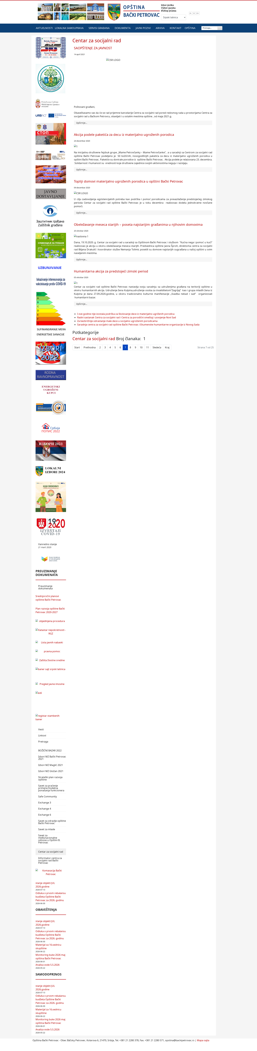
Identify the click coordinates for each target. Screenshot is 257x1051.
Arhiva (160, 28)
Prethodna (90, 347)
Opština (190, 28)
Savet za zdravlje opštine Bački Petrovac (52, 822)
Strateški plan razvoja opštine (50, 778)
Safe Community (47, 796)
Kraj (167, 347)
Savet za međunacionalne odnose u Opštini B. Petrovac (49, 839)
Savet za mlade (46, 829)
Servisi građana (99, 28)
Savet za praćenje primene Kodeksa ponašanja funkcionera (51, 788)
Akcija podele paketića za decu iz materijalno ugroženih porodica (124, 134)
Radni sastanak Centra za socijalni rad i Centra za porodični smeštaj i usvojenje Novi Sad (126, 317)
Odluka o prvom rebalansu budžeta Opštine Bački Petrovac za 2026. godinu (51, 896)
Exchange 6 (44, 814)
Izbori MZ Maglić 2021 (50, 765)
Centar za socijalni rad (50, 851)
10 (141, 347)
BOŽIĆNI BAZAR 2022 (50, 750)
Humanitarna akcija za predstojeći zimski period (111, 271)
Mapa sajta (203, 1040)
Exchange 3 (44, 802)
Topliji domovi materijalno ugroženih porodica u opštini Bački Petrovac (128, 181)
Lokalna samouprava (69, 28)
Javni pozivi (143, 28)
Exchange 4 (44, 808)
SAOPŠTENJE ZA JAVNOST (93, 48)
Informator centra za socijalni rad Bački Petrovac (50, 860)
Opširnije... (81, 122)
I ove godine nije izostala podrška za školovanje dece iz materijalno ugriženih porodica (125, 314)
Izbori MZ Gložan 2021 (50, 771)
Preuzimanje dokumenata (45, 587)
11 (147, 347)
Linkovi (42, 735)
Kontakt (175, 28)
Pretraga (43, 741)
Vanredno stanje (47, 546)
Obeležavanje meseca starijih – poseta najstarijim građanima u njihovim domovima (138, 224)
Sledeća (157, 347)
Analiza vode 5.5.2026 (47, 964)
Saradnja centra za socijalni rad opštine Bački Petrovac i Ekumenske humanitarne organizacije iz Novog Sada (138, 324)
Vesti (41, 729)
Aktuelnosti (44, 28)
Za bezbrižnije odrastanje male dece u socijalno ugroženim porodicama (117, 321)
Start (77, 347)
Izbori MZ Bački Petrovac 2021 (52, 757)
